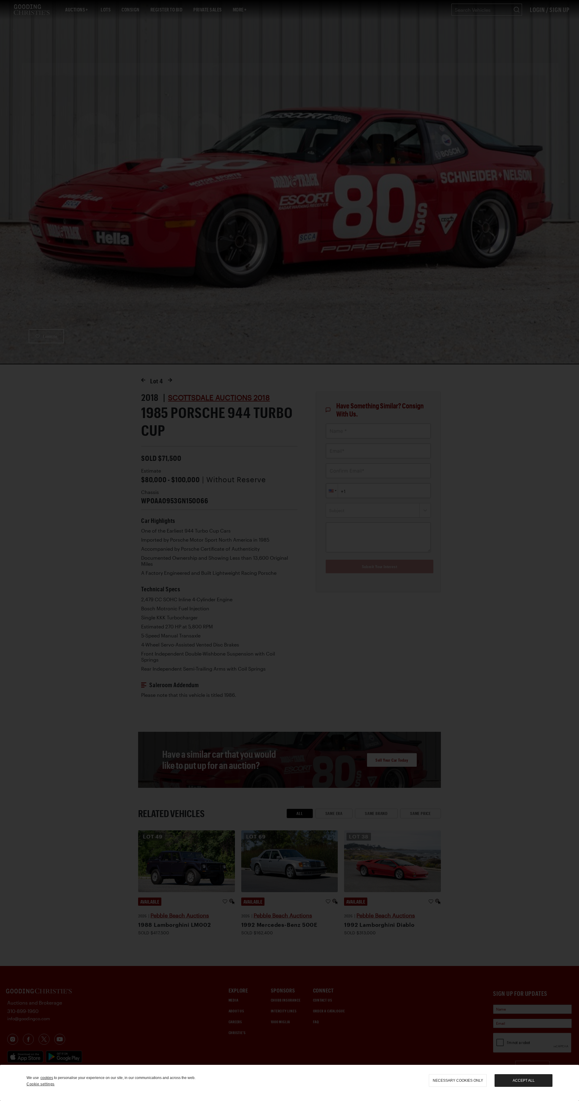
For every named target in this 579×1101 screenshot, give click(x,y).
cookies (46, 1078)
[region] (289, 1083)
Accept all (524, 1080)
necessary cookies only (458, 1080)
